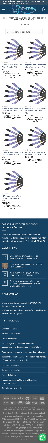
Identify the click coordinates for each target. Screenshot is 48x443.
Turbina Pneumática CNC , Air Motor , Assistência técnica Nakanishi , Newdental (24, 358)
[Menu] (3, 9)
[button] (42, 437)
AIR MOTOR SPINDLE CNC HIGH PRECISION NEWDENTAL (25, 273)
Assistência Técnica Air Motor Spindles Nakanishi (23, 352)
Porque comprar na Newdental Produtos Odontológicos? (19, 381)
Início (4, 18)
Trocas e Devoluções (11, 333)
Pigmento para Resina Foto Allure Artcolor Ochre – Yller (35, 111)
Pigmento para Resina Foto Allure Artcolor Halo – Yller (35, 66)
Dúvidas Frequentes (10, 328)
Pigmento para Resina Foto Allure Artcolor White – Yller (12, 67)
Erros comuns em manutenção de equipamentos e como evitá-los (24, 256)
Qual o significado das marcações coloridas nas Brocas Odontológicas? (24, 312)
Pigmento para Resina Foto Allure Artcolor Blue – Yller (12, 110)
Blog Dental (9, 409)
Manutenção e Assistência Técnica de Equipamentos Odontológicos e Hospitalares (21, 345)
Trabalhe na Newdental (12, 388)
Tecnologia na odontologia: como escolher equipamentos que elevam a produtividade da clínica (25, 283)
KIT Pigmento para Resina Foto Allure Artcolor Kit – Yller (12, 198)
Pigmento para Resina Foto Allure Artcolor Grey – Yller (35, 153)
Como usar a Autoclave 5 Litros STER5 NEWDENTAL (26, 265)
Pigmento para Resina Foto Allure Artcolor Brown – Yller (12, 154)
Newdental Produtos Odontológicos (23, 407)
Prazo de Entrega (9, 338)
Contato (41, 409)
